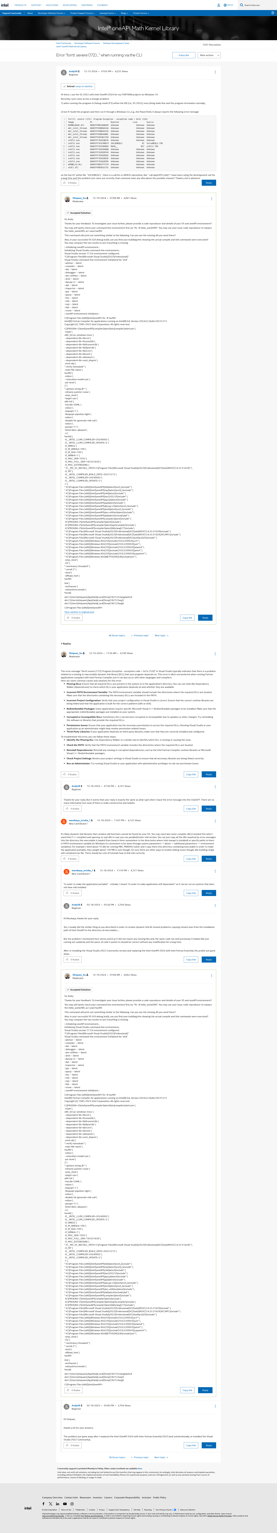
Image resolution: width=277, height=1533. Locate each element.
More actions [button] (206, 55)
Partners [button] (87, 4)
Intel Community (63, 42)
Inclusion (146, 1497)
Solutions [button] (52, 4)
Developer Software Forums (87, 42)
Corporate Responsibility (127, 1497)
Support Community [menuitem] (11, 13)
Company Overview (52, 1497)
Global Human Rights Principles (219, 1515)
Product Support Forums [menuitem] (81, 12)
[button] (215, 72)
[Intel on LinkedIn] (57, 1504)
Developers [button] (70, 4)
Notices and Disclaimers (94, 1515)
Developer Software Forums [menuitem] (50, 12)
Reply (209, 182)
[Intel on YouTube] (64, 1504)
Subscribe (184, 55)
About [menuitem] (30, 12)
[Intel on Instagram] (72, 1504)
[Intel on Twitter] (50, 1504)
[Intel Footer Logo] (28, 1507)
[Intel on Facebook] (43, 1504)
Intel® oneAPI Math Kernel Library (71, 46)
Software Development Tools (116, 42)
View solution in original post (79, 612)
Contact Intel (71, 1497)
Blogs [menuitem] (123, 12)
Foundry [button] (102, 4)
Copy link (187, 617)
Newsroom (85, 1497)
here (140, 1468)
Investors (97, 1497)
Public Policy (159, 1497)
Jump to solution (79, 86)
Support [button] (36, 4)
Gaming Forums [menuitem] (107, 12)
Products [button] (21, 4)
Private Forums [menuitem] (140, 12)
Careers (108, 1497)
